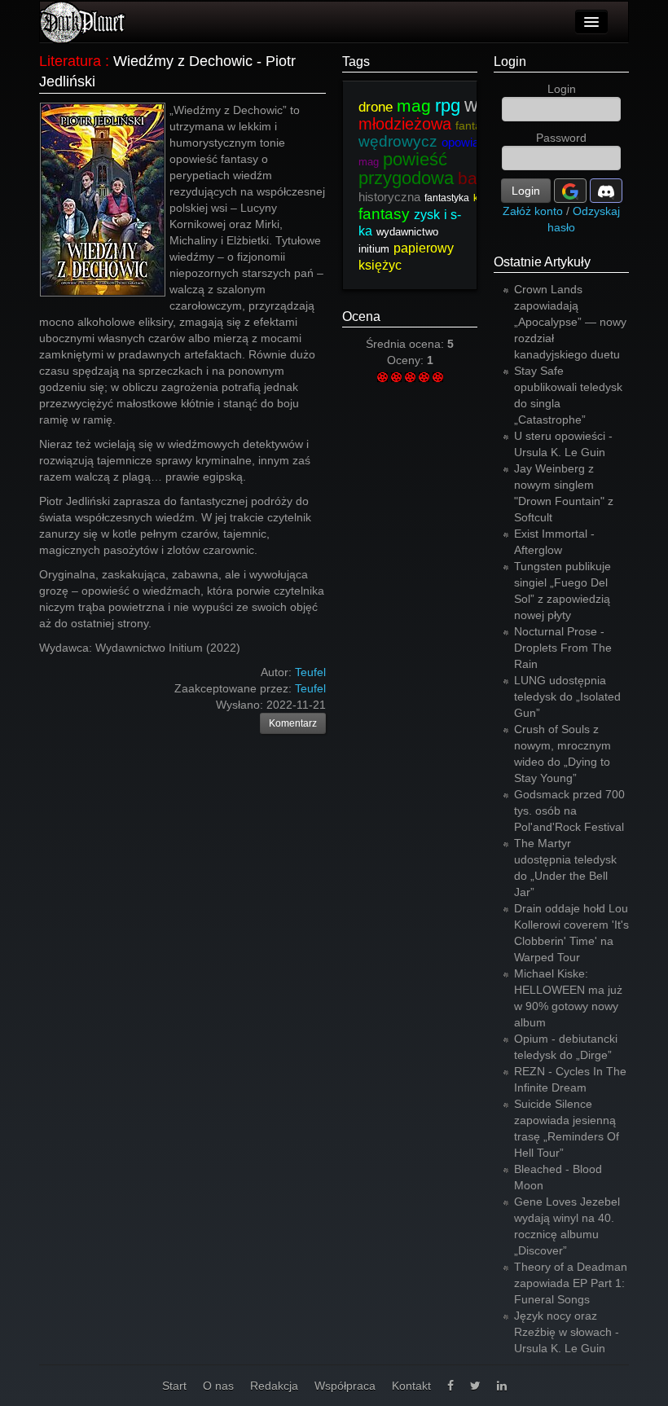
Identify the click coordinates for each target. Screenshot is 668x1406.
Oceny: (407, 360)
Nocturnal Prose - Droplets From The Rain (563, 647)
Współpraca (345, 1385)
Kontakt (411, 1385)
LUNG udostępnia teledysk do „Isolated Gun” (567, 696)
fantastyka (446, 198)
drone (375, 107)
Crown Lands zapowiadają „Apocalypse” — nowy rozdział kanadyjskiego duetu (570, 322)
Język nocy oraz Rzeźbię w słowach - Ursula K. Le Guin (566, 1332)
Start (174, 1385)
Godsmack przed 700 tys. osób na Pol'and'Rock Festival (569, 810)
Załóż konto (533, 210)
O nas (218, 1385)
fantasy (474, 125)
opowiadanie (475, 142)
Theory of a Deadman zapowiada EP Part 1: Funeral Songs (570, 1283)
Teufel (310, 688)
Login (510, 61)
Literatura (70, 61)
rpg (447, 105)
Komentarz (293, 723)
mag (414, 105)
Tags (356, 61)
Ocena (361, 316)
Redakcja (274, 1385)
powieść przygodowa (406, 168)
